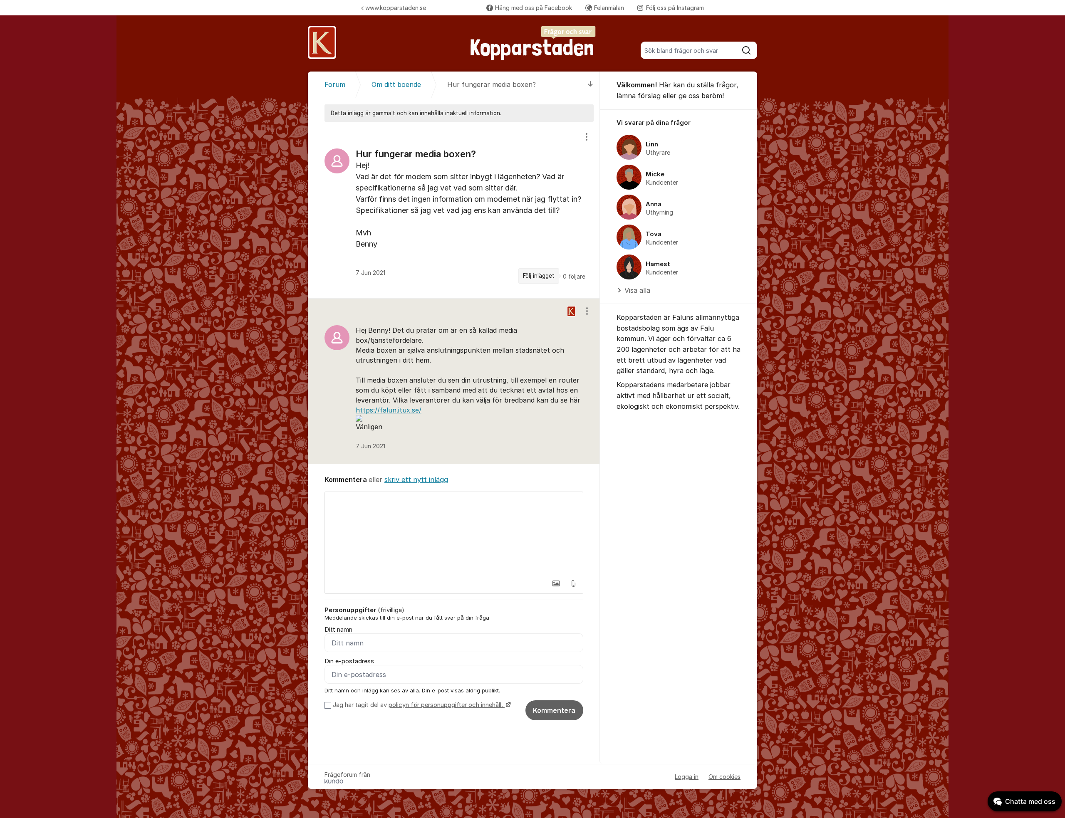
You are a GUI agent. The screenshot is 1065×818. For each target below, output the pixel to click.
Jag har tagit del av (418, 705)
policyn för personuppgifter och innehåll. (447, 705)
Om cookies (724, 776)
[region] (454, 210)
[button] (556, 583)
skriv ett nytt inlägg (416, 479)
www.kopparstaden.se (395, 7)
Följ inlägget (539, 275)
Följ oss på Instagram (675, 7)
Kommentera (554, 710)
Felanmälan (609, 7)
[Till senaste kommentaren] (590, 84)
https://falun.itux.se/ (388, 410)
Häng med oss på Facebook (533, 7)
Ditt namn (338, 629)
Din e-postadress (349, 661)
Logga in (686, 776)
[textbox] (454, 533)
